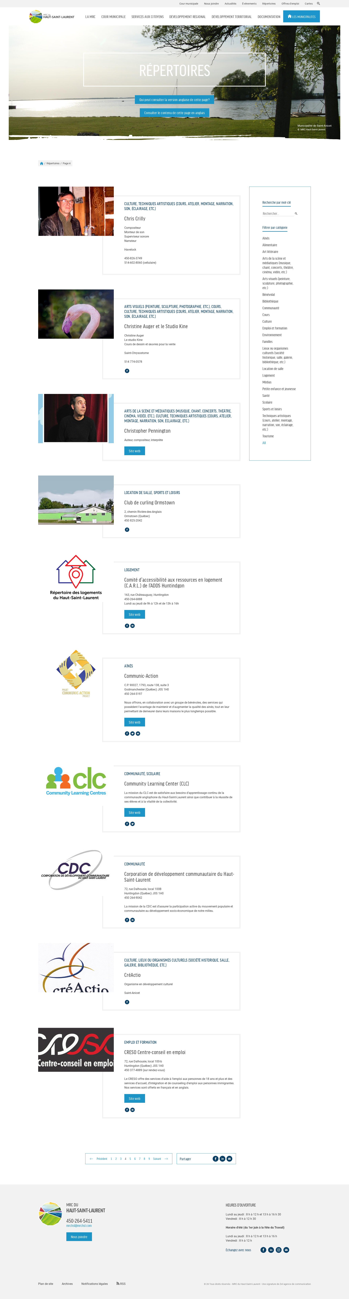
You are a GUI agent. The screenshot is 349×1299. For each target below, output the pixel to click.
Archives (67, 1284)
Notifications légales (94, 1284)
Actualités (230, 3)
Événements (249, 3)
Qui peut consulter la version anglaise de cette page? (174, 100)
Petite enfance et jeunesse (279, 389)
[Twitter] (132, 733)
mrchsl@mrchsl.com (79, 1225)
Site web (134, 451)
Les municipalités (304, 16)
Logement (268, 375)
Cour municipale (113, 17)
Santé (266, 395)
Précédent (102, 1158)
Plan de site (45, 1284)
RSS (122, 1284)
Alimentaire (269, 245)
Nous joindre (211, 3)
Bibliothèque (270, 301)
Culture (267, 321)
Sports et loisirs (272, 409)
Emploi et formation (274, 328)
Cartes (309, 3)
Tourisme (268, 436)
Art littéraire (270, 251)
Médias (266, 382)
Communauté (270, 308)
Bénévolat (268, 294)
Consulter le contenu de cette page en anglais (174, 113)
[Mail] (132, 626)
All (264, 443)
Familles (267, 341)
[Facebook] (127, 371)
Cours (266, 315)
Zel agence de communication (295, 1284)
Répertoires (269, 3)
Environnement (272, 335)
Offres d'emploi (290, 3)
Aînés (265, 238)
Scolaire (267, 402)
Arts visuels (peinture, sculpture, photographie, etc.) (277, 283)
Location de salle (272, 368)
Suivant (157, 1158)
